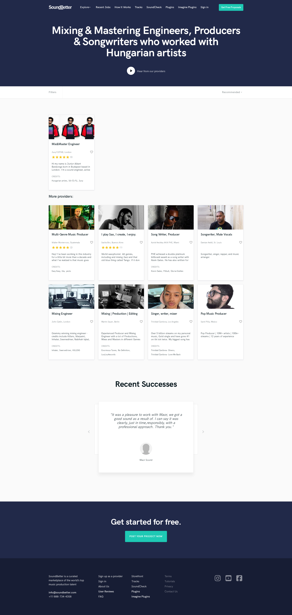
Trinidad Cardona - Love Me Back (165, 354)
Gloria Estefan (177, 271)
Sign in (205, 7)
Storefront (137, 576)
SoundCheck (154, 7)
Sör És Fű (73, 181)
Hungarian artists (59, 181)
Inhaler (55, 350)
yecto (68, 271)
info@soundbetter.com (62, 592)
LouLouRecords (108, 354)
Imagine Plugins (187, 7)
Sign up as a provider (110, 576)
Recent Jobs (103, 7)
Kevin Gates (156, 271)
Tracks (138, 7)
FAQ (100, 596)
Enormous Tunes (108, 350)
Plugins (170, 7)
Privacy (169, 586)
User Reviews (106, 591)
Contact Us (171, 591)
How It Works (123, 7)
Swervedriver (65, 350)
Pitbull (166, 271)
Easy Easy (56, 271)
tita (63, 271)
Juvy (81, 181)
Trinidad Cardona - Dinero (162, 350)
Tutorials (170, 581)
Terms (168, 576)
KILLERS (76, 350)
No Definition (124, 350)
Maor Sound (146, 460)
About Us (103, 586)
